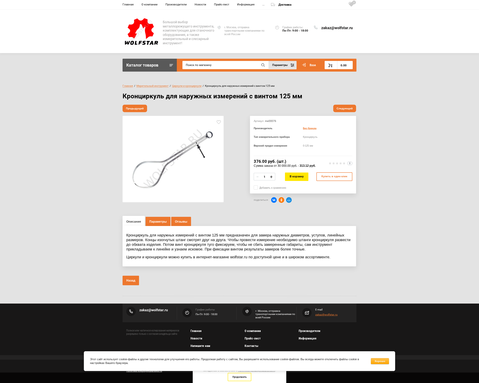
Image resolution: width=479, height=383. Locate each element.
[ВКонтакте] (274, 200)
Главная (128, 4)
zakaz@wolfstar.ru (337, 28)
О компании (149, 4)
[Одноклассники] (281, 200)
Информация (245, 4)
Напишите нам (200, 346)
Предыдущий (135, 108)
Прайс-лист (221, 4)
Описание (133, 221)
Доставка (284, 4)
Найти (263, 65)
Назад (130, 280)
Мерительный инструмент (152, 85)
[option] (173, 159)
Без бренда (309, 128)
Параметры (158, 221)
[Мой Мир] (289, 200)
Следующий (345, 108)
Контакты (251, 346)
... (263, 4)
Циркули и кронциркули (187, 85)
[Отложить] (219, 122)
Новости (200, 4)
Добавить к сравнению (272, 187)
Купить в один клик (334, 176)
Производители (176, 4)
